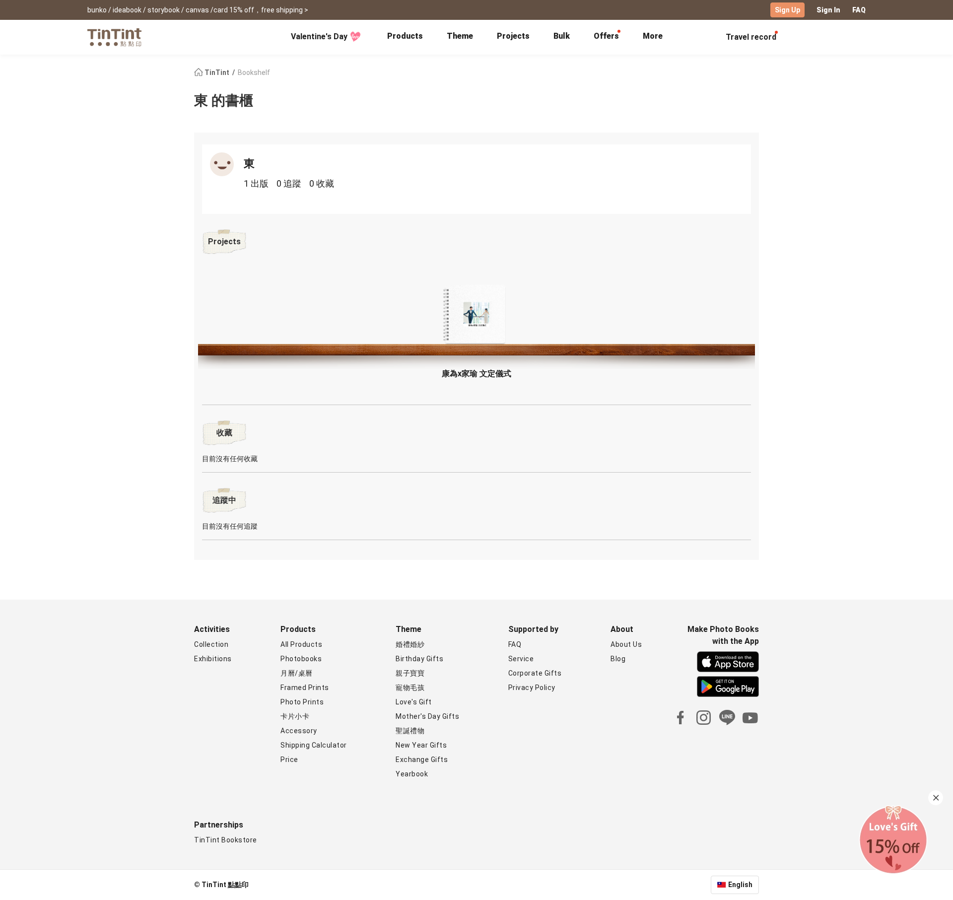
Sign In (828, 10)
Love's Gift (414, 702)
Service (521, 659)
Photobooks (301, 659)
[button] (476, 315)
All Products (301, 644)
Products (405, 36)
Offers (606, 36)
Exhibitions (213, 659)
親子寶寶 (410, 673)
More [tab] (653, 36)
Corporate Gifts (535, 673)
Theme (460, 36)
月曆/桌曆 (296, 673)
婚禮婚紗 (410, 644)
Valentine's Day (319, 36)
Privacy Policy (531, 688)
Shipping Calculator (313, 745)
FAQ (859, 10)
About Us (626, 644)
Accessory (298, 731)
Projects (513, 36)
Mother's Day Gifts (427, 716)
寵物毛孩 (410, 688)
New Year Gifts (421, 745)
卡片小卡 (294, 716)
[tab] (405, 37)
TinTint (217, 72)
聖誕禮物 (410, 731)
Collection (211, 644)
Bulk (561, 36)
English (740, 885)
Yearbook (412, 774)
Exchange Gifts (422, 759)
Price (289, 759)
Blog (618, 659)
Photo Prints (302, 702)
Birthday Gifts (419, 659)
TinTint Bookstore (225, 840)
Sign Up (787, 10)
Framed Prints (304, 688)
